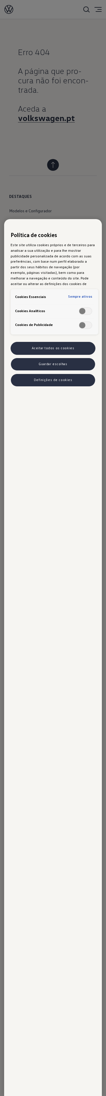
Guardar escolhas (53, 364)
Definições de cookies (53, 380)
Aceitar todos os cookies (53, 348)
